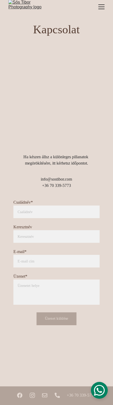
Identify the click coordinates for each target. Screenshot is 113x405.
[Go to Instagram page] (32, 395)
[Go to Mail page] (44, 395)
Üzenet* (20, 276)
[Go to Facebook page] (19, 395)
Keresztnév (22, 227)
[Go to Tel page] (57, 395)
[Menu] (101, 6)
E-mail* (20, 251)
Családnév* (23, 202)
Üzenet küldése (56, 318)
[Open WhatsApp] (99, 390)
